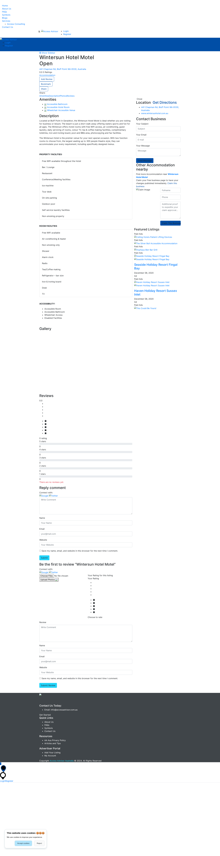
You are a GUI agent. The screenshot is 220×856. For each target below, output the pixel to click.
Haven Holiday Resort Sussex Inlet (155, 292)
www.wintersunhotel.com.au (154, 113)
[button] (44, 495)
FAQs (4, 11)
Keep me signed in (11, 806)
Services (6, 21)
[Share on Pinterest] (55, 93)
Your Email (141, 134)
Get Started (45, 715)
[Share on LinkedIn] (52, 93)
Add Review (46, 79)
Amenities (44, 96)
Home (5, 5)
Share (43, 89)
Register (67, 34)
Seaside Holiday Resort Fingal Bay (155, 266)
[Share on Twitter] (50, 93)
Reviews (70, 96)
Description (54, 96)
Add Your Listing (52, 752)
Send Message (145, 160)
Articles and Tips (52, 743)
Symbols (6, 15)
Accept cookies (23, 843)
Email (42, 529)
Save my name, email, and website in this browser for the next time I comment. (80, 551)
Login (66, 31)
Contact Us (7, 27)
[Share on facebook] (47, 93)
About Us (6, 8)
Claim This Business (171, 223)
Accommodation (47, 75)
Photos (63, 96)
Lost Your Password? (122, 806)
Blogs (4, 18)
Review (42, 622)
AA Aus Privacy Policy (55, 740)
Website (43, 540)
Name (42, 518)
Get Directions (164, 102)
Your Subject (142, 123)
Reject (39, 843)
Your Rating (93, 578)
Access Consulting (16, 24)
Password (4, 795)
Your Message (143, 145)
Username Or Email (9, 784)
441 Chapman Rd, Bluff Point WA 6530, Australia (62, 69)
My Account (50, 755)
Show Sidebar (48, 52)
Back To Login (7, 854)
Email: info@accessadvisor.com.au (61, 709)
